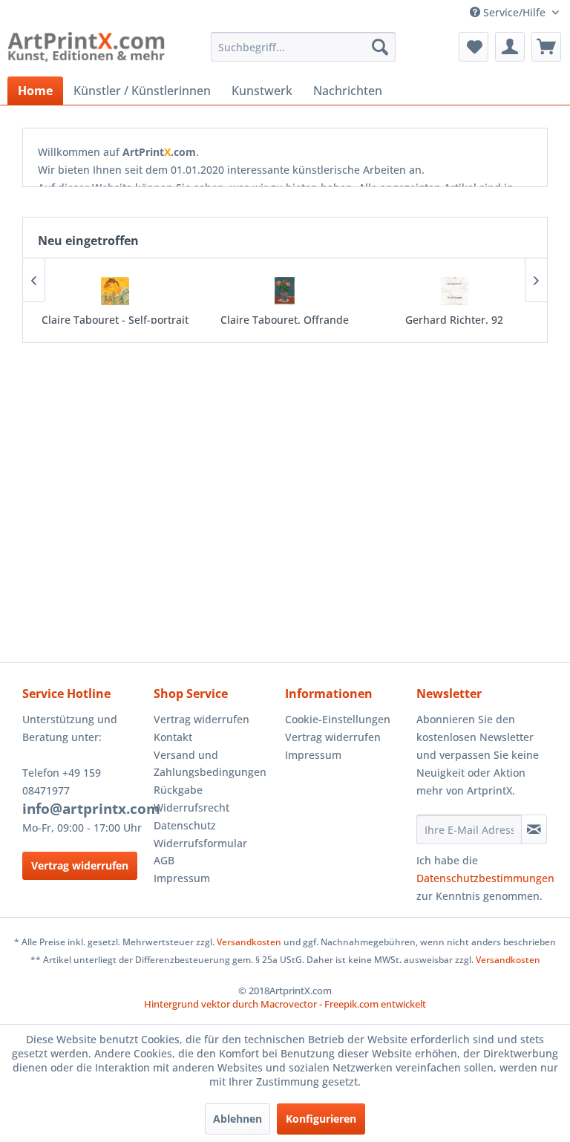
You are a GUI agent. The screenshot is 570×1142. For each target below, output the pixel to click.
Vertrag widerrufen (79, 865)
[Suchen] (380, 47)
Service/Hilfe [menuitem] (514, 12)
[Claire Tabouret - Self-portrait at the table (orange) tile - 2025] (115, 291)
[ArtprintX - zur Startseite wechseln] (86, 50)
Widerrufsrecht (191, 807)
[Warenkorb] (546, 47)
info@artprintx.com (91, 808)
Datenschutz (185, 825)
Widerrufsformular (200, 843)
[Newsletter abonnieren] (534, 829)
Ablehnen (237, 1119)
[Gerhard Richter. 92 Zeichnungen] (454, 291)
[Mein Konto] (510, 47)
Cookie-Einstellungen (337, 719)
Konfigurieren (321, 1119)
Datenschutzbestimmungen (485, 878)
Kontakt (173, 737)
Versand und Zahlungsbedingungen (210, 764)
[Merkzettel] (473, 47)
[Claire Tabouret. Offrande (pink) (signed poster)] (284, 291)
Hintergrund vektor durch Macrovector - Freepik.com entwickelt (285, 1004)
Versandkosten (249, 942)
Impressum (182, 878)
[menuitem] (303, 47)
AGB (164, 860)
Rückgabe (178, 790)
